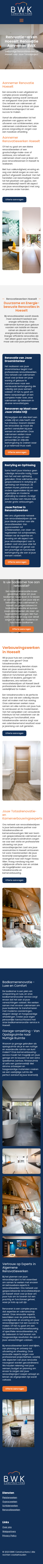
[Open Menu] (21, 20)
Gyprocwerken (9, 1501)
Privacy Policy (9, 1535)
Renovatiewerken (11, 1509)
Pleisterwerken (9, 1497)
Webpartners (9, 1531)
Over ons (7, 1527)
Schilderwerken (10, 1505)
